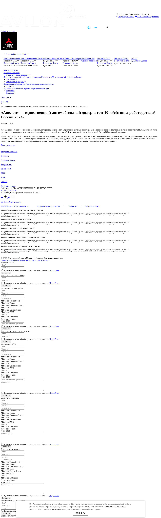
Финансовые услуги (15, 82)
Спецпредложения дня (39, 88)
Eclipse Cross (6, 164)
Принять (80, 513)
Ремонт (79, 77)
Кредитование (10, 84)
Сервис (26, 88)
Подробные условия (12, 202)
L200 (3, 173)
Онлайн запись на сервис (30, 77)
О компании (11, 79)
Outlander (5, 156)
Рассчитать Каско (23, 84)
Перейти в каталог (11, 73)
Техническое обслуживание (64, 77)
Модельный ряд (92, 206)
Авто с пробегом (8, 186)
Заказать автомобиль (10, 260)
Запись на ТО (25, 260)
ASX (3, 177)
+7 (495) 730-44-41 (126, 16)
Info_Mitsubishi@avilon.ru (148, 16)
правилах (55, 509)
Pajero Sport (6, 169)
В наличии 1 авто (28, 63)
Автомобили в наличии (16, 54)
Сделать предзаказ (89, 61)
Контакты (10, 91)
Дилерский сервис (11, 77)
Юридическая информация (48, 206)
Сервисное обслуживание (17, 75)
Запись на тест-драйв (40, 260)
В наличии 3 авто (121, 61)
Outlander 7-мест (8, 160)
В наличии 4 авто (70, 63)
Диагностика (46, 77)
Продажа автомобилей (13, 88)
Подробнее (54, 270)
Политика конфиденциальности (15, 206)
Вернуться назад (8, 145)
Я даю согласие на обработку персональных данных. (31, 270)
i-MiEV (4, 182)
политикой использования (116, 507)
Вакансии (10, 93)
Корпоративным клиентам (42, 84)
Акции (9, 86)
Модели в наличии (9, 152)
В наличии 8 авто (11, 63)
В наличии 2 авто (104, 63)
